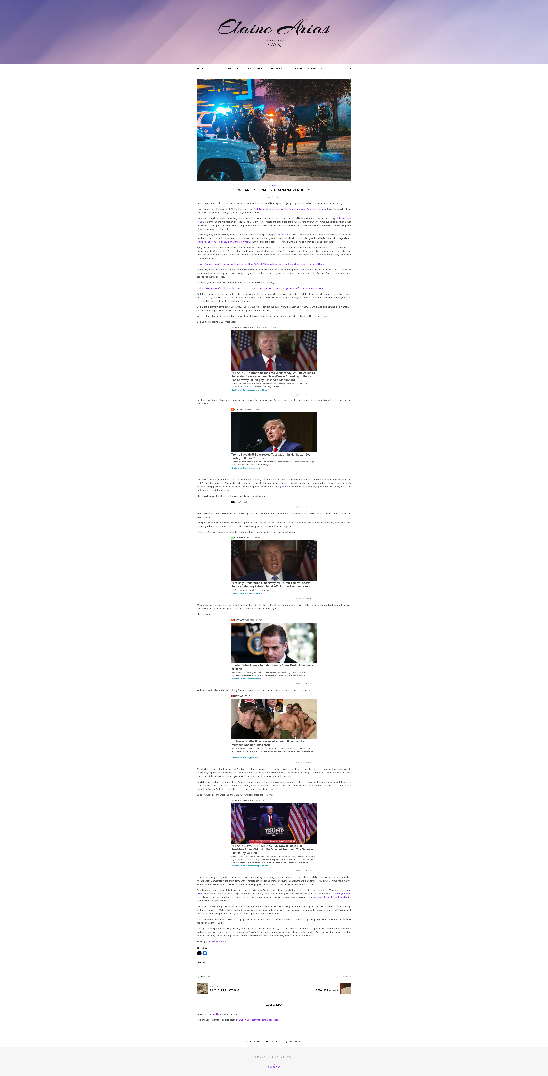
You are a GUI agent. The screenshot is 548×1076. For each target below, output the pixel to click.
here (287, 486)
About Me (232, 68)
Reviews (261, 68)
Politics (274, 185)
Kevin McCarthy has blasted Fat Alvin (329, 897)
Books (247, 68)
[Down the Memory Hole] (202, 988)
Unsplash (222, 941)
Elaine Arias (274, 27)
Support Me (315, 68)
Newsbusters (283, 234)
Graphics (276, 68)
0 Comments (345, 976)
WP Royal (290, 1057)
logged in (214, 1014)
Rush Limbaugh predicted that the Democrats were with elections (290, 208)
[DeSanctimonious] (345, 988)
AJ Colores (210, 941)
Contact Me (294, 68)
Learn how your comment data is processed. (258, 1019)
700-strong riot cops (340, 893)
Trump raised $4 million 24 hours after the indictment (223, 241)
